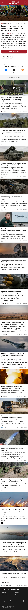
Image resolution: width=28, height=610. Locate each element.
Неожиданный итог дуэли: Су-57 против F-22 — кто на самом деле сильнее (13, 574)
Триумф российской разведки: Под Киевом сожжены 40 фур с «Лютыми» (12, 387)
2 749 (25, 144)
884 (26, 367)
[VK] (17, 601)
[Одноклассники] (11, 601)
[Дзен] (23, 601)
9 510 (25, 111)
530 (26, 554)
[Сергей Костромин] (2, 177)
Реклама (4, 592)
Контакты (17, 592)
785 (26, 427)
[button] (3, 57)
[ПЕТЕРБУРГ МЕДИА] (2, 585)
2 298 (25, 209)
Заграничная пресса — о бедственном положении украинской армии (12, 28)
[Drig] (2, 460)
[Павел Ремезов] (2, 209)
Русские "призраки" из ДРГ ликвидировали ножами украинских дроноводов (12, 448)
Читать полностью (14, 51)
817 (26, 396)
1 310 (25, 240)
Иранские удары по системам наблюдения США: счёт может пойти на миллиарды (14, 260)
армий (10, 33)
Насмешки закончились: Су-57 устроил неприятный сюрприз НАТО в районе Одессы (12, 355)
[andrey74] (2, 23)
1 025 (25, 303)
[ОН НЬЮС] (2, 303)
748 (26, 460)
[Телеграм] (4, 601)
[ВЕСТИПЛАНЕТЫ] (2, 367)
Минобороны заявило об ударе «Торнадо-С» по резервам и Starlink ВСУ (13, 164)
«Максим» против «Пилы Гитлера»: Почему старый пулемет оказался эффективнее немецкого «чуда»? (11, 99)
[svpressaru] (2, 396)
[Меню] (2, 2)
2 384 (25, 176)
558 (26, 490)
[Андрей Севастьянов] (2, 144)
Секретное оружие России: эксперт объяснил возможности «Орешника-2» (12, 292)
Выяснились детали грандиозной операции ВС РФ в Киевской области (12, 416)
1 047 (25, 272)
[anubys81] (2, 111)
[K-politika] (2, 427)
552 (26, 522)
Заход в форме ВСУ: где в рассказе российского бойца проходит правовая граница (12, 197)
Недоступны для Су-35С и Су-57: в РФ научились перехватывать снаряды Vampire (12, 511)
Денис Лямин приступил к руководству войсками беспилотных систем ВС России (13, 229)
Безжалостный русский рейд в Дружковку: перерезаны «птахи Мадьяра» (14, 480)
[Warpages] (2, 523)
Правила (17, 594)
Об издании (4, 594)
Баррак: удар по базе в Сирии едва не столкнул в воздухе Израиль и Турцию (12, 323)
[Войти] (25, 2)
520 (26, 585)
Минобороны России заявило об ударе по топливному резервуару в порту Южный (13, 543)
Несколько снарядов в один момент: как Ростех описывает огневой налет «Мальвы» (13, 132)
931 (26, 334)
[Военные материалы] (14, 2)
